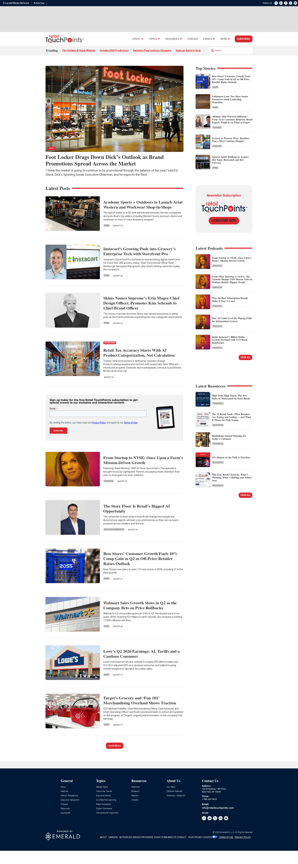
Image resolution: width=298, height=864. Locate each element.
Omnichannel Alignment (107, 813)
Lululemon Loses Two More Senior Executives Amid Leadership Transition (230, 99)
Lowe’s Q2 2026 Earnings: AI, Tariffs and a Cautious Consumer (141, 653)
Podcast (192, 39)
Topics (153, 39)
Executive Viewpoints (114, 529)
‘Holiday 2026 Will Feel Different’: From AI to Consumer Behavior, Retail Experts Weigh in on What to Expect (232, 119)
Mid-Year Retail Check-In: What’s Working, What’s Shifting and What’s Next (232, 477)
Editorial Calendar (174, 791)
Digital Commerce (104, 809)
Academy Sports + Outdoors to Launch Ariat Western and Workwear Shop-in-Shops (143, 204)
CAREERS (113, 837)
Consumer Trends (104, 791)
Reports (134, 796)
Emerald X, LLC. (227, 832)
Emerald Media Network (16, 3)
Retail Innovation (103, 804)
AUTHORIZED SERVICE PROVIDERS (136, 837)
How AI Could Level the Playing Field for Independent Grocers (232, 319)
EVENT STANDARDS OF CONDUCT (170, 837)
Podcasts (108, 481)
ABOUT (103, 837)
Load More (114, 745)
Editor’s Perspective (69, 796)
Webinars (135, 787)
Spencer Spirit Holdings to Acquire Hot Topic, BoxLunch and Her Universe (230, 159)
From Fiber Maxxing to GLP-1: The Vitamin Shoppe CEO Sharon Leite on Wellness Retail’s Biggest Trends (232, 279)
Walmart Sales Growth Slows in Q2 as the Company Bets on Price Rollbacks (140, 605)
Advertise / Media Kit (176, 796)
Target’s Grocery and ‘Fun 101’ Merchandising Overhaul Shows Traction (139, 700)
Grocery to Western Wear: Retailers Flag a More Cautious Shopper (230, 139)
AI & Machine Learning (106, 800)
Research (135, 791)
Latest (136, 39)
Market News (102, 787)
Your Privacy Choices (200, 837)
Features (217, 127)
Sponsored (65, 813)
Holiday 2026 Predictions (114, 50)
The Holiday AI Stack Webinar (79, 50)
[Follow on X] (285, 3)
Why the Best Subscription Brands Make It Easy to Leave (230, 299)
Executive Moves (103, 796)
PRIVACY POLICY (243, 837)
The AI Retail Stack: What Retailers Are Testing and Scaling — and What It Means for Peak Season (231, 417)
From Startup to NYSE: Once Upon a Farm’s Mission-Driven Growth (143, 459)
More (223, 39)
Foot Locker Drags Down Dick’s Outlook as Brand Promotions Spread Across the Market (105, 160)
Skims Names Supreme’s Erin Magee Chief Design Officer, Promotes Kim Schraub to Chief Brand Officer (141, 303)
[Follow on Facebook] (276, 3)
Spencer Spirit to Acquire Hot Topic (196, 50)
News (215, 87)
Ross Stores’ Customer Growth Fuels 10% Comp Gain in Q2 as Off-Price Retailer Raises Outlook (231, 79)
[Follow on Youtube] (295, 3)
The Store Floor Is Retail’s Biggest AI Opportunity (136, 508)
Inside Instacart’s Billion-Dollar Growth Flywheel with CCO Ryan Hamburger (229, 340)
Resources (172, 39)
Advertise (39, 3)
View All (245, 357)
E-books (134, 800)
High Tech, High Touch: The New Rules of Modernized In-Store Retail (231, 397)
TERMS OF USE (226, 837)
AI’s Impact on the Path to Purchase (231, 457)
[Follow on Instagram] (290, 3)
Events (207, 39)
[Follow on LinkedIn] (281, 3)
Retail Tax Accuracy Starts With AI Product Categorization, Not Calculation (139, 352)
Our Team (171, 787)
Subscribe (243, 39)
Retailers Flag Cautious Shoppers (152, 50)
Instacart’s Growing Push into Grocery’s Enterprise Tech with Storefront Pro (139, 251)
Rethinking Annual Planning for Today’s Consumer (229, 437)
